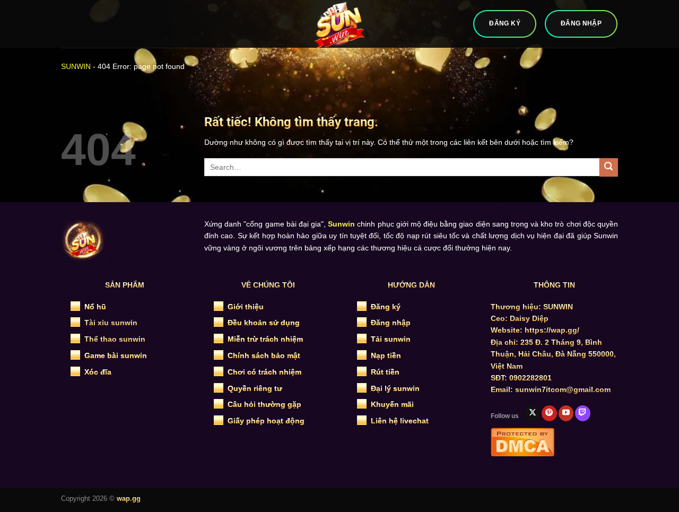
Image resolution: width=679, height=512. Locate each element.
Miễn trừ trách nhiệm (265, 339)
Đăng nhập (391, 322)
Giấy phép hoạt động (266, 420)
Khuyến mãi (392, 404)
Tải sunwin (391, 339)
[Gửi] (608, 167)
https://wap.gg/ (552, 330)
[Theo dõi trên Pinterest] (549, 413)
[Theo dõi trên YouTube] (566, 413)
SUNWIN (76, 66)
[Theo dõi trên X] (532, 413)
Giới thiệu (246, 306)
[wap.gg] (339, 24)
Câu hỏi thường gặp (264, 404)
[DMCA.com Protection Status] (522, 441)
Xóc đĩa (97, 372)
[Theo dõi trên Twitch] (582, 413)
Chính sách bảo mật (264, 355)
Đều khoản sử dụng (264, 322)
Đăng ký (386, 306)
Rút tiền (385, 372)
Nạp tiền (386, 355)
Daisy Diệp (529, 318)
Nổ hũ (95, 306)
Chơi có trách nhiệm (264, 372)
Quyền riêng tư (255, 388)
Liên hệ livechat (400, 420)
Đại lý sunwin (395, 388)
